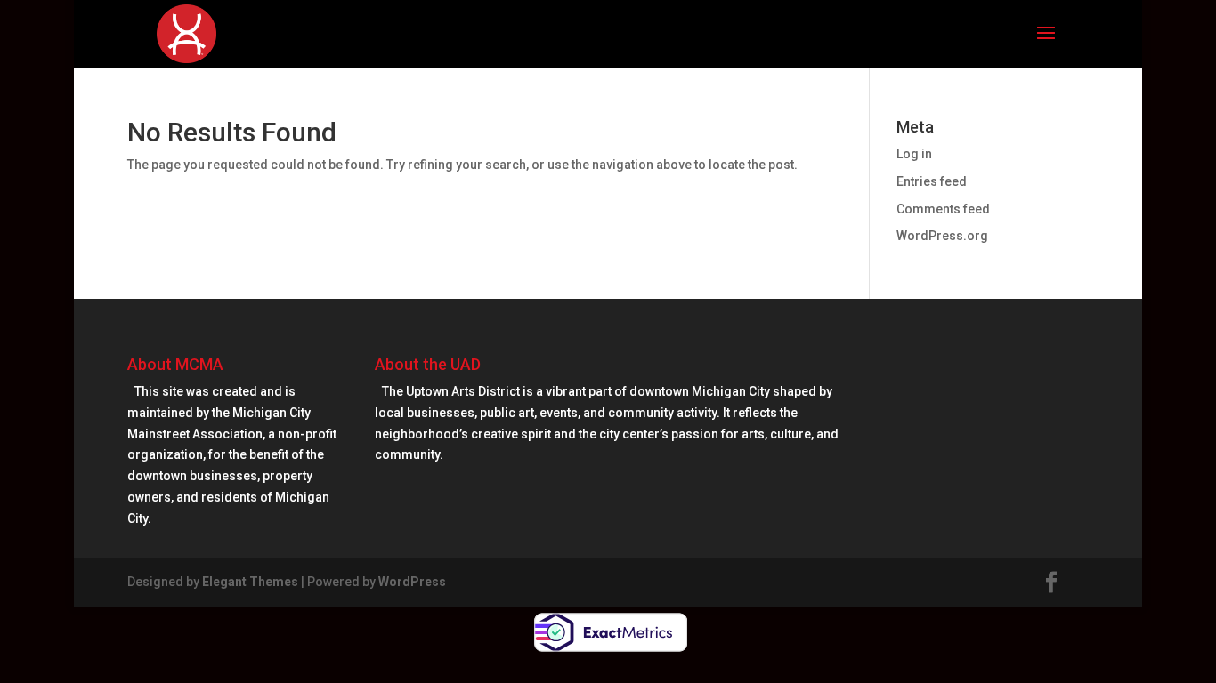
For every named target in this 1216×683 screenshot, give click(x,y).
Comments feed (943, 209)
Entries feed (931, 181)
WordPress (412, 582)
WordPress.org (942, 236)
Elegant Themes (250, 582)
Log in (914, 154)
